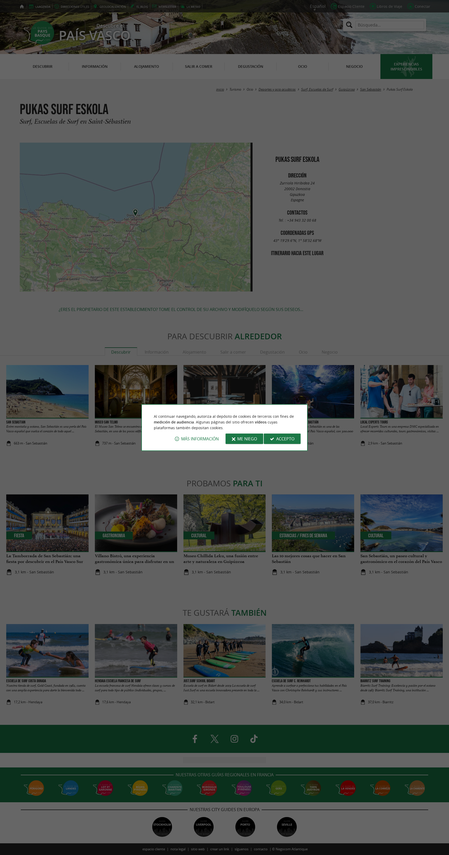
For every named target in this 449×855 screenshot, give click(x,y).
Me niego (247, 439)
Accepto (285, 439)
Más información (200, 439)
